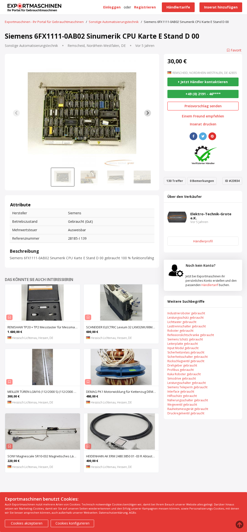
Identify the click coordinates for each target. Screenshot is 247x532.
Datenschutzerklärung (113, 512)
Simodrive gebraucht (181, 378)
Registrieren (145, 7)
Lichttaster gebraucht (181, 322)
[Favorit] (9, 317)
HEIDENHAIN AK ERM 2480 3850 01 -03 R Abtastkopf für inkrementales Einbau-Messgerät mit (122, 456)
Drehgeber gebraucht (182, 365)
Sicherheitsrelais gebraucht (185, 352)
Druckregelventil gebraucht (185, 413)
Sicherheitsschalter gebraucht (187, 357)
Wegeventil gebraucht (182, 405)
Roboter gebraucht (180, 331)
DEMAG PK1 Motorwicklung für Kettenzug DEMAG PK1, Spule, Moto (122, 392)
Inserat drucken (203, 124)
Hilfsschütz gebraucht (182, 396)
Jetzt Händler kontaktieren (203, 81)
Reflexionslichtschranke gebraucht (190, 335)
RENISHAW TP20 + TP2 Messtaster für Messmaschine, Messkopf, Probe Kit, (43, 327)
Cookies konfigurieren (72, 523)
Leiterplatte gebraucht (182, 344)
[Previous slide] (16, 113)
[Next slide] (147, 113)
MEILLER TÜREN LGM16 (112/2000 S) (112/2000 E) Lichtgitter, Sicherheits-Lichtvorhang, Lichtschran (43, 392)
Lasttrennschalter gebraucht (186, 326)
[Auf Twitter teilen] (203, 136)
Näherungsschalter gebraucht (187, 400)
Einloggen (112, 7)
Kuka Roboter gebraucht (184, 374)
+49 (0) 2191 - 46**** (203, 94)
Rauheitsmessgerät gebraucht (187, 409)
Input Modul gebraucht (183, 348)
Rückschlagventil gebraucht (185, 361)
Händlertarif (209, 285)
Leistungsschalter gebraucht (186, 383)
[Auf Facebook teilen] (193, 136)
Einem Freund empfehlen (203, 116)
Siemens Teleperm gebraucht (187, 387)
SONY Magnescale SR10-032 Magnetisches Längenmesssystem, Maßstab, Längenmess (43, 456)
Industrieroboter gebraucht (186, 313)
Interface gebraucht (180, 391)
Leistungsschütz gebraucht (185, 318)
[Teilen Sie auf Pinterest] (212, 136)
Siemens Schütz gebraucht (185, 339)
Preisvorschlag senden (203, 106)
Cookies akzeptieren (26, 523)
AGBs (132, 512)
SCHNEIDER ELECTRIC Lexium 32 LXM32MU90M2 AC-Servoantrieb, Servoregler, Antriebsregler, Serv (122, 327)
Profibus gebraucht (180, 370)
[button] (63, 177)
